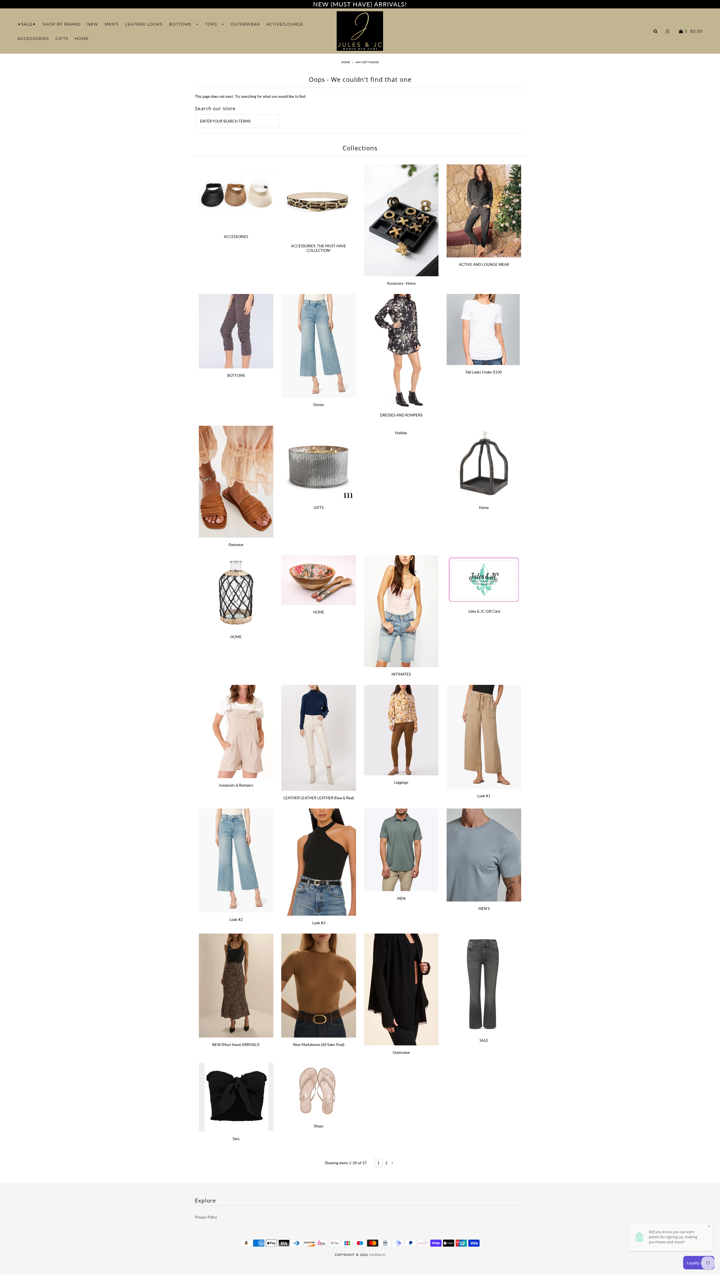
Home (345, 62)
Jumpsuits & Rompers (236, 785)
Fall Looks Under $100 (484, 372)
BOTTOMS (181, 24)
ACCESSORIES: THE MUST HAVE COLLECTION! (318, 248)
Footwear (236, 544)
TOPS (212, 24)
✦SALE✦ (26, 24)
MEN (401, 898)
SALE (484, 1040)
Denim (318, 404)
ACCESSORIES (33, 38)
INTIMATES (401, 674)
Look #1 (483, 796)
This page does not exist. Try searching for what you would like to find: (250, 96)
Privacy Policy (206, 1217)
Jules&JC (377, 1254)
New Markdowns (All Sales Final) (318, 1044)
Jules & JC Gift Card (484, 611)
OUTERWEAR (245, 24)
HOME (82, 38)
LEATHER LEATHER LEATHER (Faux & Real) (319, 798)
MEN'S (112, 24)
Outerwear (401, 1052)
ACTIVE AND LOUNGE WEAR (484, 264)
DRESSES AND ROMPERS (401, 415)
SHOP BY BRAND (61, 24)
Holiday (401, 433)
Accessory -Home (401, 283)
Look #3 (318, 923)
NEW (92, 24)
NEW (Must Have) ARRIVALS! (236, 1044)
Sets (236, 1138)
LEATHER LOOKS (144, 24)
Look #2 (236, 919)
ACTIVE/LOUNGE (284, 24)
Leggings (401, 782)
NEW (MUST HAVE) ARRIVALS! (360, 4)
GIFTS (61, 38)
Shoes (318, 1126)
